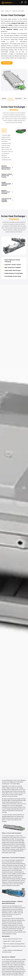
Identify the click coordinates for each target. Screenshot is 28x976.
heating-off (4, 27)
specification (18, 98)
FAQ (25, 98)
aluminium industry (12, 29)
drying (10, 25)
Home (2, 11)
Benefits (4, 98)
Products (7, 11)
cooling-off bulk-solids (17, 23)
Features (11, 98)
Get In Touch (6, 63)
